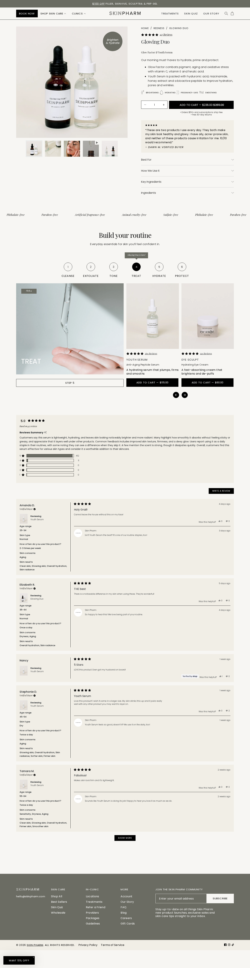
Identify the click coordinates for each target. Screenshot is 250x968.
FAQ (123, 907)
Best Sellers (59, 902)
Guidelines (93, 924)
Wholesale (58, 913)
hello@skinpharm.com (30, 896)
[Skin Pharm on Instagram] (229, 945)
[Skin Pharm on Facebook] (225, 945)
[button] (53, 13)
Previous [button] (176, 395)
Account (126, 896)
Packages (92, 918)
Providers (92, 913)
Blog (124, 913)
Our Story (127, 902)
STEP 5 (70, 383)
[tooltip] (45, 432)
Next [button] (185, 395)
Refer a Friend (95, 907)
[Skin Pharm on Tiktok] (233, 945)
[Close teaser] (33, 957)
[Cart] (232, 13)
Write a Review (223, 491)
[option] (125, 3)
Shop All (56, 896)
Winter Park (100, 3)
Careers (126, 918)
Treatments (94, 902)
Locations (92, 896)
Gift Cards (128, 924)
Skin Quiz (57, 907)
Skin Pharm (35, 945)
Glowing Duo (37, 598)
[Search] (226, 13)
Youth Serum (37, 519)
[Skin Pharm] (125, 13)
